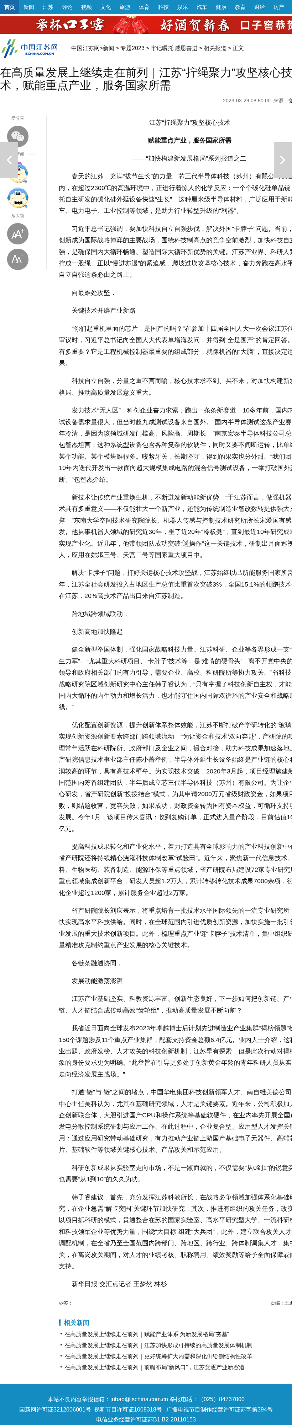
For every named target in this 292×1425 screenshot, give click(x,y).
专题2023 (132, 48)
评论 (67, 7)
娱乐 (182, 7)
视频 (86, 7)
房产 (278, 7)
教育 (240, 7)
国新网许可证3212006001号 (55, 1410)
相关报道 (215, 48)
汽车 (202, 7)
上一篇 (9, 160)
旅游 (125, 7)
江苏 (48, 7)
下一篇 (283, 160)
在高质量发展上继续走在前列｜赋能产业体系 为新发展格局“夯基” (146, 1334)
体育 (144, 7)
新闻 (29, 7)
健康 (221, 7)
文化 (105, 7)
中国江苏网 (85, 48)
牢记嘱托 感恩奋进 (174, 48)
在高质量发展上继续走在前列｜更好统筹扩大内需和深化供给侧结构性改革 (158, 1356)
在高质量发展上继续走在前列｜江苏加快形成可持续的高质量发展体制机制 (158, 1345)
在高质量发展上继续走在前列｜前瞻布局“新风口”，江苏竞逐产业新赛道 (154, 1367)
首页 (9, 7)
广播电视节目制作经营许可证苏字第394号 (219, 1410)
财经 (259, 7)
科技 (163, 7)
